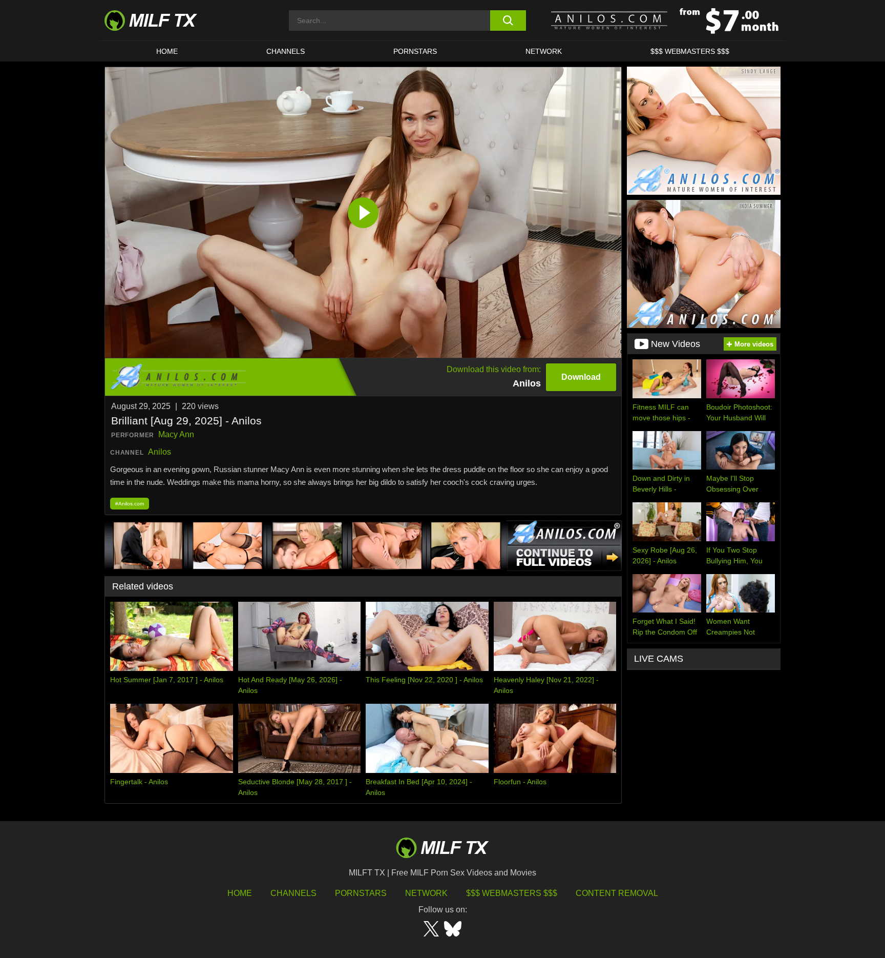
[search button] (507, 20)
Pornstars (415, 51)
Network (543, 51)
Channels (293, 893)
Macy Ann (176, 434)
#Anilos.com (129, 503)
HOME (167, 51)
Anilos (159, 451)
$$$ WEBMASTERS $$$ (689, 51)
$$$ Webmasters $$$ (511, 893)
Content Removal (617, 893)
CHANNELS (285, 51)
